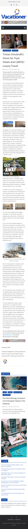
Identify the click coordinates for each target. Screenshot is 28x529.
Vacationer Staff (16, 69)
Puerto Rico (15, 50)
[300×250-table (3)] (14, 158)
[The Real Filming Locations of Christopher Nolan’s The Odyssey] (14, 383)
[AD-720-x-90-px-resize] (14, 22)
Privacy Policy (10, 519)
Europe (4, 392)
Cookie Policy (17, 519)
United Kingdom (6, 394)
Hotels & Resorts (7, 50)
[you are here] (14, 419)
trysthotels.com (9, 335)
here (9, 507)
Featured (10, 392)
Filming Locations (18, 392)
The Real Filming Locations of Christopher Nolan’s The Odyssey (14, 401)
